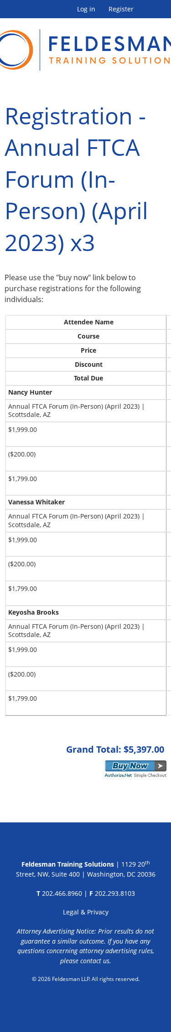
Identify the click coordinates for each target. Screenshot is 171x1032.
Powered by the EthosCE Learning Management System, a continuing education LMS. (85, 1002)
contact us (94, 960)
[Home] (85, 44)
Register (121, 9)
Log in (86, 9)
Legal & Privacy (86, 912)
